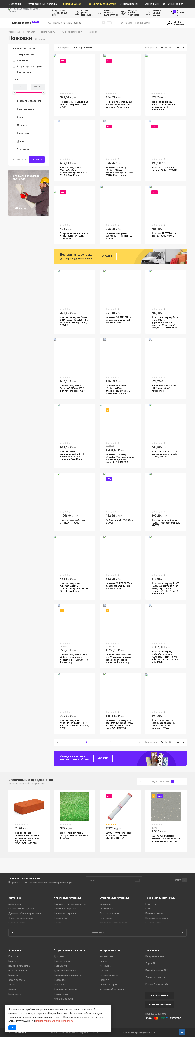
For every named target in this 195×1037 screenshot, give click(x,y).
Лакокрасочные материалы (160, 898)
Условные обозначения (112, 989)
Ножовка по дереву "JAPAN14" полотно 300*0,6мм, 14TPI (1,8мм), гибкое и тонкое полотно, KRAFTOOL (164, 656)
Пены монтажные (154, 913)
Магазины (13, 961)
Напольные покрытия (65, 909)
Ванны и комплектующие (21, 909)
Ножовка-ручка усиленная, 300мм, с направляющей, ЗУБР (74, 104)
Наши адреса (152, 950)
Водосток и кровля (109, 913)
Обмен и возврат (108, 985)
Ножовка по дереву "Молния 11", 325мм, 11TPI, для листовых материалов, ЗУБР (74, 724)
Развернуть (98, 933)
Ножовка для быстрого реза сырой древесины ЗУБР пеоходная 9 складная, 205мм (163, 724)
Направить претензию (160, 1004)
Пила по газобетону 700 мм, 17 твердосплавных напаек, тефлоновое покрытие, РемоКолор (118, 658)
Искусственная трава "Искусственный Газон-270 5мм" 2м (74, 835)
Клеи (148, 909)
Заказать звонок (159, 995)
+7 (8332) (60, 14)
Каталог (31, 32)
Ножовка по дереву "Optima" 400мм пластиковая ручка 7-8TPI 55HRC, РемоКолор (73, 171)
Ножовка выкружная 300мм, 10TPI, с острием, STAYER (119, 236)
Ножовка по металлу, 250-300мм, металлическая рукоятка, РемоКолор (119, 104)
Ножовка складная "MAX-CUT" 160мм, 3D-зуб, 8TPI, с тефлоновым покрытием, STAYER (74, 321)
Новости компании (17, 970)
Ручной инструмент (72, 32)
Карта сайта (14, 994)
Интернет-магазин (110, 950)
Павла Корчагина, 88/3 (156, 970)
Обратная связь (16, 980)
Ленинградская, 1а (155, 977)
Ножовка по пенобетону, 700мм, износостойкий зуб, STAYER (165, 523)
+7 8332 (17, 1032)
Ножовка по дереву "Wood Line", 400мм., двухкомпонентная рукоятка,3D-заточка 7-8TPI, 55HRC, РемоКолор (165, 322)
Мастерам (59, 985)
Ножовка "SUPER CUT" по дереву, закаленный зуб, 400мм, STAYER (164, 454)
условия (103, 758)
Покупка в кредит (63, 961)
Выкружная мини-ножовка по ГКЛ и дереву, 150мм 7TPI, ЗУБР (74, 236)
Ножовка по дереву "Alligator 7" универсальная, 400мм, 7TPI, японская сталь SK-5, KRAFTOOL (120, 458)
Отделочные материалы (67, 898)
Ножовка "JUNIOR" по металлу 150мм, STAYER (164, 168)
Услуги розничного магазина (69, 950)
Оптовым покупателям (65, 989)
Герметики (150, 904)
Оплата (103, 961)
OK (12, 1028)
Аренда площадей (63, 999)
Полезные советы (109, 975)
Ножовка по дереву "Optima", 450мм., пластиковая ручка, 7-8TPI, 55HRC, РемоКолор (120, 389)
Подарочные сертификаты (67, 975)
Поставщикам (61, 994)
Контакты (13, 956)
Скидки (12, 989)
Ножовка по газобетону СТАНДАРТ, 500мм (72, 521)
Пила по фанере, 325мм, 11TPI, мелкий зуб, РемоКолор (163, 388)
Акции (11, 985)
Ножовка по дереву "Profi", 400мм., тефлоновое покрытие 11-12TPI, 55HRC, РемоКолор (74, 658)
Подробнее (19, 208)
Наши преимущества (19, 966)
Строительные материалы (114, 898)
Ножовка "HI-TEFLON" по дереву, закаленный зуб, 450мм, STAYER (118, 320)
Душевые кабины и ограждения (24, 913)
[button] (178, 47)
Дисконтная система (65, 970)
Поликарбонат (107, 909)
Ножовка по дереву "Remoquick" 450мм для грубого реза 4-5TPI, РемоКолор (163, 106)
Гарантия (104, 980)
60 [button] (166, 47)
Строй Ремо (14, 32)
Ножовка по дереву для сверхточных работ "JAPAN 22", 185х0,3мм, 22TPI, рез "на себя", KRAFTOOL (120, 724)
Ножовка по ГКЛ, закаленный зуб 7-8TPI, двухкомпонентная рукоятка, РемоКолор (72, 455)
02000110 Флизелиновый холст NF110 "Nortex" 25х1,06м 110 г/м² (119, 835)
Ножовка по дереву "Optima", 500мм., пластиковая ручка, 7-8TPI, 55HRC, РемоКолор (74, 587)
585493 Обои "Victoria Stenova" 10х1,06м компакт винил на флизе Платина (166, 838)
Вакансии (13, 975)
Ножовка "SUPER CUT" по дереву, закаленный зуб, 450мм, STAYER (119, 586)
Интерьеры (105, 966)
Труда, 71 (150, 963)
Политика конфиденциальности (138, 1032)
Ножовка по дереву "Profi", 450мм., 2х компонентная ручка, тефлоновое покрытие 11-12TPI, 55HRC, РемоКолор (165, 588)
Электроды (105, 904)
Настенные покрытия (65, 913)
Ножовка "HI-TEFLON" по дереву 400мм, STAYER (164, 234)
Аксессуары (14, 904)
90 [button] (170, 47)
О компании (14, 950)
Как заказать (106, 956)
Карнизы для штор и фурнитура (70, 904)
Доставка (59, 956)
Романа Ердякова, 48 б (156, 984)
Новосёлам (60, 980)
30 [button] (162, 47)
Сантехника (14, 898)
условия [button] (107, 256)
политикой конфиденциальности (54, 1021)
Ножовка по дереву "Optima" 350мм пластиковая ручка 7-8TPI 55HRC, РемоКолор (119, 171)
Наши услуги (60, 966)
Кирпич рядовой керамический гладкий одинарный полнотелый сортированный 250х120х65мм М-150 (27, 838)
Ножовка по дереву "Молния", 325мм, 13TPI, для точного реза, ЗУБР (72, 388)
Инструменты (48, 32)
